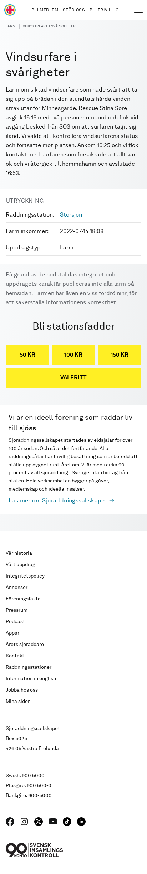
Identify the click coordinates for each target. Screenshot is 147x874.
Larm (11, 26)
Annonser (16, 587)
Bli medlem (45, 9)
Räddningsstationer (28, 667)
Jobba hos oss (22, 690)
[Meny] (138, 10)
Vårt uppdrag (20, 564)
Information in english (31, 678)
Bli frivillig (104, 9)
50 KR (27, 354)
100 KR (73, 354)
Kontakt (15, 655)
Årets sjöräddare (25, 644)
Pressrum (16, 610)
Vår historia (19, 553)
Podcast (15, 621)
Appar (12, 633)
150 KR (119, 354)
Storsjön (71, 214)
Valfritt (73, 377)
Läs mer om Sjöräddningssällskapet (58, 500)
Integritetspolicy (25, 576)
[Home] (10, 10)
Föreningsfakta (23, 598)
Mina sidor (18, 701)
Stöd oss (74, 9)
